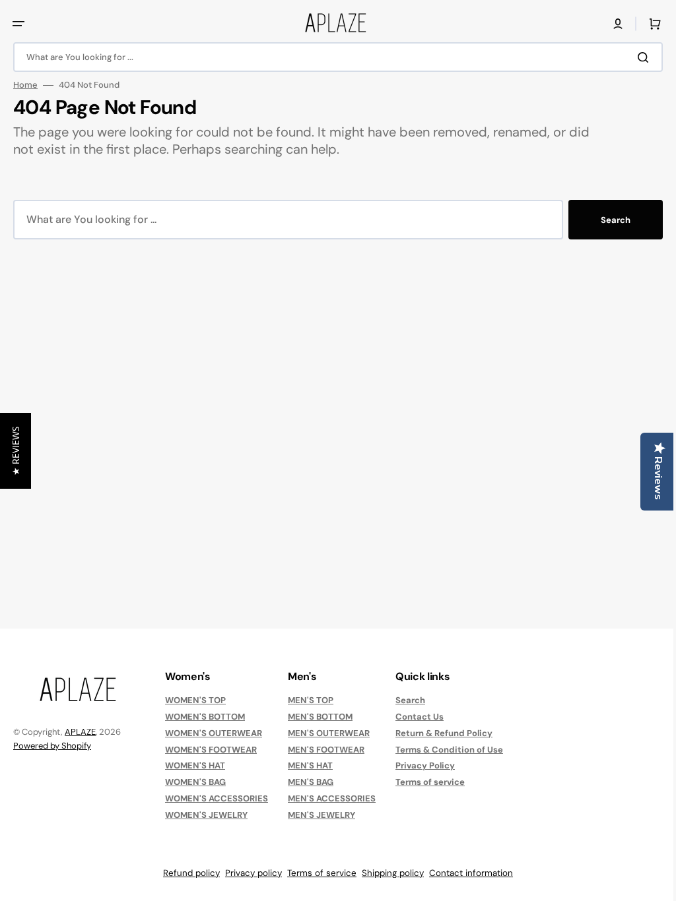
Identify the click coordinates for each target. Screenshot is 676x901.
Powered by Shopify (52, 745)
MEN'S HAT (310, 765)
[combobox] (333, 57)
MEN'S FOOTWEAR (326, 749)
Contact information (466, 873)
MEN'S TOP (310, 700)
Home (25, 85)
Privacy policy (248, 873)
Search (606, 220)
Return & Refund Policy (443, 733)
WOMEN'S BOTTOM (205, 716)
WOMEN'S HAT (195, 765)
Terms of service (430, 782)
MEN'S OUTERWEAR (329, 733)
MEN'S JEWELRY (321, 815)
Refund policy (186, 873)
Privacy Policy (425, 765)
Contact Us (419, 716)
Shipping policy (388, 873)
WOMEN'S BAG (195, 782)
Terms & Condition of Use (449, 749)
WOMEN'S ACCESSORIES (216, 798)
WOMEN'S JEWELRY (206, 815)
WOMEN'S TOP (195, 700)
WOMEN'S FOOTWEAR (211, 749)
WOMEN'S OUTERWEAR (213, 733)
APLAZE (80, 731)
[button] (18, 23)
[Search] (636, 57)
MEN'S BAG (310, 782)
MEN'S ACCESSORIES (332, 798)
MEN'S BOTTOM (320, 716)
